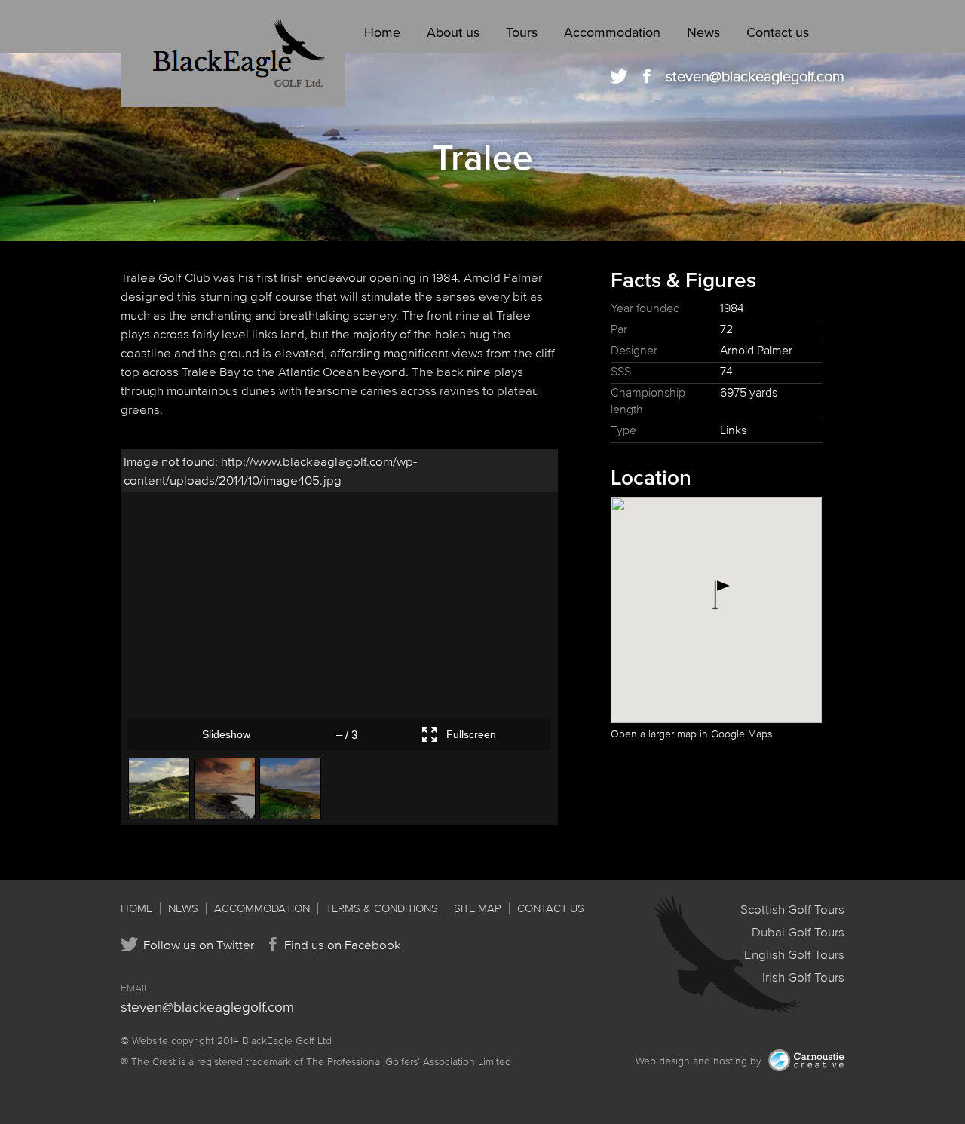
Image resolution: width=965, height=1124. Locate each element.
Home (382, 32)
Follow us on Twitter (198, 944)
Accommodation (612, 32)
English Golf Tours (794, 954)
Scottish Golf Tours (792, 909)
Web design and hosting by (700, 1061)
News (703, 32)
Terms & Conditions (382, 908)
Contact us (777, 32)
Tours (522, 32)
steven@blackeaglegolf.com (755, 76)
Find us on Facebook (342, 944)
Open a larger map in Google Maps (691, 734)
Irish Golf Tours (803, 976)
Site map (477, 908)
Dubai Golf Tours (798, 931)
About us (453, 32)
